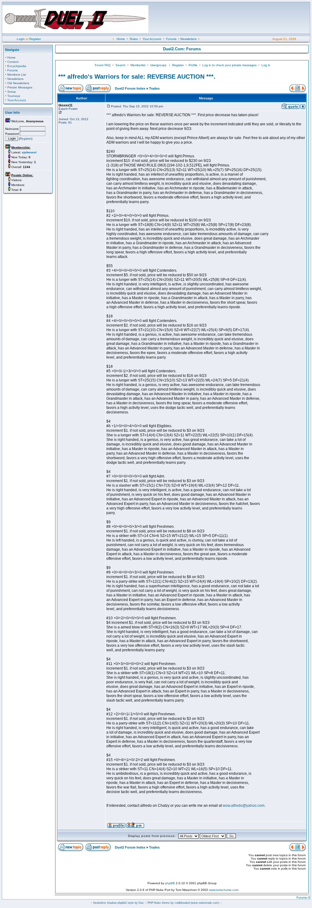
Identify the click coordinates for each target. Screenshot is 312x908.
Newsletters (188, 39)
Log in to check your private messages (229, 65)
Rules (134, 39)
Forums (171, 39)
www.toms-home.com (223, 890)
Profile (193, 65)
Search (120, 65)
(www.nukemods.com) (204, 902)
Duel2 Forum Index (130, 88)
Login (21, 39)
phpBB (170, 883)
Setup (11, 91)
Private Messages (19, 87)
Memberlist (137, 65)
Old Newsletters (18, 83)
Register (35, 39)
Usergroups (158, 65)
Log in (265, 65)
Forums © (303, 897)
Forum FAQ (103, 65)
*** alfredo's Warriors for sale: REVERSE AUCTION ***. (136, 76)
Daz (141, 902)
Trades (154, 88)
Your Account (152, 39)
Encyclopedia (16, 66)
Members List (16, 74)
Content (13, 61)
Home (121, 39)
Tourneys (13, 96)
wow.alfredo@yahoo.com (243, 805)
